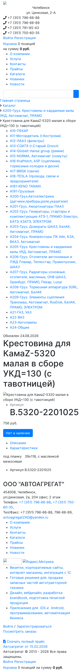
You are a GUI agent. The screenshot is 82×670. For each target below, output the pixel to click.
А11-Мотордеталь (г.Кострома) (35, 136)
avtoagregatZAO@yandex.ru (25, 517)
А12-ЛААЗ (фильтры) (27, 141)
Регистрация (25, 38)
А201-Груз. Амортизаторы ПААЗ (37, 206)
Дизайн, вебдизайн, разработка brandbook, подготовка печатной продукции (37, 598)
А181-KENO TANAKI (25, 186)
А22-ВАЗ (17, 317)
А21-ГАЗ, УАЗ (21, 312)
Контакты (18, 532)
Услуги (15, 527)
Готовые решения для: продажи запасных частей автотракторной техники (38, 582)
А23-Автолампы (23, 322)
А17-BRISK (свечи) (24, 171)
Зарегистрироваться (34, 626)
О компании (20, 522)
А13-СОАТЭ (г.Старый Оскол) (34, 146)
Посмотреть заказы (19, 631)
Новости (17, 552)
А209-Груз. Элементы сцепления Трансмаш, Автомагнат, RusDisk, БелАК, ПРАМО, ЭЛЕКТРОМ (43, 302)
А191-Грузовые (22, 191)
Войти (8, 38)
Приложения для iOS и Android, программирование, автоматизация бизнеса (40, 613)
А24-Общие (19, 327)
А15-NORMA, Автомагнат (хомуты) (38, 156)
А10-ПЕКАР (19, 131)
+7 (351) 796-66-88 (35, 502)
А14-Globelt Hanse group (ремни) (37, 151)
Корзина (10, 44)
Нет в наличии (18, 433)
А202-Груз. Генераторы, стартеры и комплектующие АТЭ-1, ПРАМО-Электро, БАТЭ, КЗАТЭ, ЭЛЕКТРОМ (44, 216)
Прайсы (16, 542)
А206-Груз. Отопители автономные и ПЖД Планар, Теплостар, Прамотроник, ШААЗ (43, 262)
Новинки (17, 547)
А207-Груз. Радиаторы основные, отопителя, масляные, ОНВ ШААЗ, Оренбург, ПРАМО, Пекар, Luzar (38, 277)
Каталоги (17, 537)
